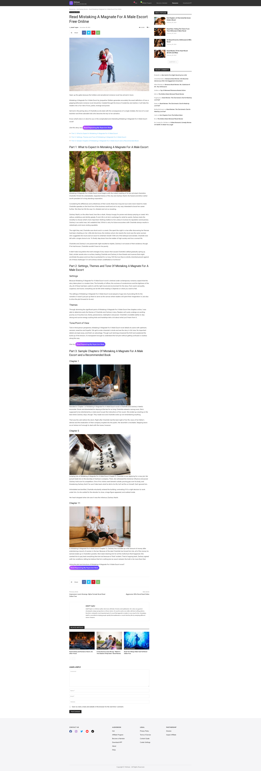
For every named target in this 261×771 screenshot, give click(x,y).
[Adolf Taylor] (77, 611)
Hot (136, 3)
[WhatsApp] (98, 33)
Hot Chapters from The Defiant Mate (170, 115)
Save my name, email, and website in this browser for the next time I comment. (98, 707)
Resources (72, 9)
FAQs (114, 750)
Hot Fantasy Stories (82, 9)
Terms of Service (145, 735)
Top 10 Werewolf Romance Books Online (172, 90)
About (114, 746)
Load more (172, 62)
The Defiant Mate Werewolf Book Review (171, 94)
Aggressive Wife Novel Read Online (137, 594)
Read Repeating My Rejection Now (97, 127)
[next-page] (74, 658)
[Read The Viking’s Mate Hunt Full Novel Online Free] (136, 640)
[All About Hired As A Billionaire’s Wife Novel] (159, 43)
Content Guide (144, 738)
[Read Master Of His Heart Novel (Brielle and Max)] (159, 54)
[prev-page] (70, 658)
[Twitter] (89, 33)
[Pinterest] (93, 33)
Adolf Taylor (74, 27)
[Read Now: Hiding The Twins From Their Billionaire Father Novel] (159, 32)
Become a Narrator (162, 3)
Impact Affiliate (171, 735)
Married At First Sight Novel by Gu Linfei (174, 75)
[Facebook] (84, 33)
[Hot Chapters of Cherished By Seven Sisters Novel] (159, 21)
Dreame (168, 731)
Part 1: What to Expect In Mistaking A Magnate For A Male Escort (94, 133)
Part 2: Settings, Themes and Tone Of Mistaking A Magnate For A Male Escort (98, 137)
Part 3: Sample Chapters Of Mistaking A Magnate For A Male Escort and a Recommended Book (105, 141)
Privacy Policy (144, 731)
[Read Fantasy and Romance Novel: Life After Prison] (82, 640)
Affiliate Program (147, 3)
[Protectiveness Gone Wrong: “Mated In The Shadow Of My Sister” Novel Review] (109, 640)
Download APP (117, 742)
